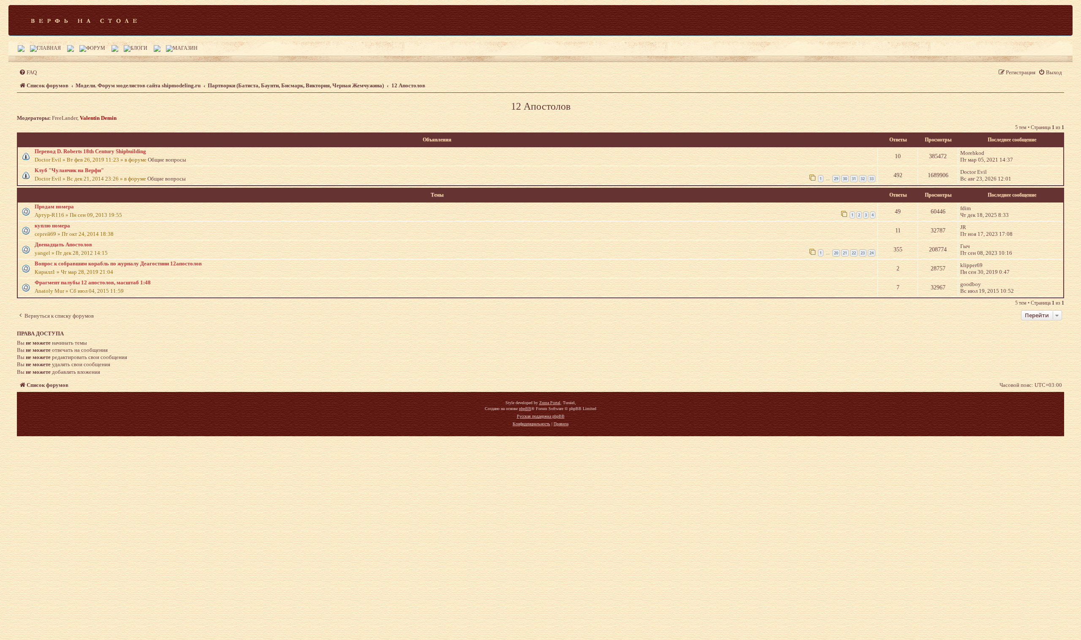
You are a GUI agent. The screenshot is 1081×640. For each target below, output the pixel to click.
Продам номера (54, 206)
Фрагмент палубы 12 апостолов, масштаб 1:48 (93, 282)
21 (845, 253)
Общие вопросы (167, 160)
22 (854, 253)
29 (836, 178)
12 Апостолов (540, 106)
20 (836, 253)
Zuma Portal (549, 402)
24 (871, 253)
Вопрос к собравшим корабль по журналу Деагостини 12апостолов (118, 263)
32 (863, 178)
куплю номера (52, 225)
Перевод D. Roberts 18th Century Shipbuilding (90, 151)
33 (871, 178)
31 (854, 178)
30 (845, 178)
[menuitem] (28, 72)
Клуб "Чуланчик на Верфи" (69, 170)
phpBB (525, 408)
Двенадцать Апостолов (63, 244)
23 (863, 253)
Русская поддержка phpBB (541, 416)
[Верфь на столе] (83, 20)
